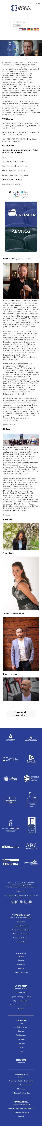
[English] (23, 29)
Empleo (21, 1031)
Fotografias (21, 1043)
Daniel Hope (9, 424)
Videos (21, 1047)
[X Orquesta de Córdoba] (12, 902)
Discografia (21, 1039)
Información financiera (21, 1112)
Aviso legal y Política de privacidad (21, 1081)
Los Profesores (21, 993)
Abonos (21, 968)
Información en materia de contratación (21, 1108)
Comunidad (21, 1063)
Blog (21, 1023)
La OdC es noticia (21, 1027)
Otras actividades (21, 942)
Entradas (21, 956)
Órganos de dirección (21, 1001)
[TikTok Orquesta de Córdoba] (16, 902)
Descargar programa (11, 184)
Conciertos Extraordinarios (21, 930)
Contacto (21, 1077)
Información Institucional (21, 1105)
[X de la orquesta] (14, 22)
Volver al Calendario (20, 714)
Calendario (21, 922)
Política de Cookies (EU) (21, 1093)
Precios (21, 960)
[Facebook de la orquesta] (17, 22)
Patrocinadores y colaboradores (21, 1005)
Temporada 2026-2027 (21, 989)
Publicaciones (21, 1035)
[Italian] (32, 29)
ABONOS (21, 231)
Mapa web (21, 1089)
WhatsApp (22, 197)
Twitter (28, 192)
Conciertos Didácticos (21, 938)
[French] (26, 29)
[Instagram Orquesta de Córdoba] (25, 902)
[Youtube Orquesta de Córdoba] (29, 902)
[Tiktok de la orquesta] (10, 22)
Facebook (22, 195)
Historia (21, 1009)
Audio (21, 1051)
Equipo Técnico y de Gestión (21, 997)
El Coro (6, 515)
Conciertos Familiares (21, 934)
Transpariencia (21, 1102)
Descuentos (21, 964)
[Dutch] (20, 29)
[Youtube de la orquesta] (24, 22)
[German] (29, 29)
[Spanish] (38, 29)
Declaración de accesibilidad (21, 1085)
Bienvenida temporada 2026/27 (21, 918)
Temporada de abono (21, 926)
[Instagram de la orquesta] (20, 22)
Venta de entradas (21, 972)
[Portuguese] (35, 29)
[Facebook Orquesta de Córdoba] (21, 902)
